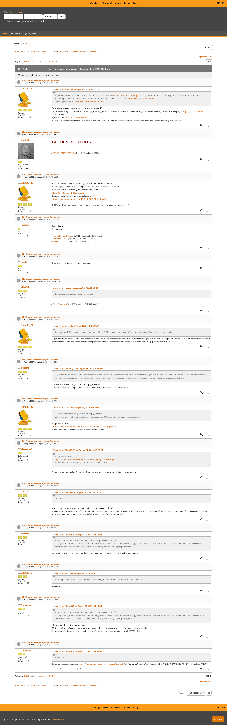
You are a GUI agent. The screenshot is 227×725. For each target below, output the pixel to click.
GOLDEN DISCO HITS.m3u (64, 153)
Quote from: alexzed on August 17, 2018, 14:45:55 (76, 326)
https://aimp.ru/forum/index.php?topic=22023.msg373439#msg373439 (84, 426)
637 (46, 62)
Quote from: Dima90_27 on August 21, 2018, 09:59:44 (78, 368)
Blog (135, 3)
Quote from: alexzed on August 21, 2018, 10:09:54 (76, 407)
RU (218, 3)
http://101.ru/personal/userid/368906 (138, 98)
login (11, 12)
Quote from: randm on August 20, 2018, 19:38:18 (75, 288)
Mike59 (24, 287)
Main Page (95, 3)
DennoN (62, 51)
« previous (203, 57)
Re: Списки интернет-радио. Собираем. (41, 80)
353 (25, 62)
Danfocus (25, 605)
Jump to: (182, 693)
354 (28, 62)
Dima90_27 (26, 88)
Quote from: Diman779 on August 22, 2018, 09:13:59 (77, 534)
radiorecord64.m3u (60, 239)
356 (37, 62)
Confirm (218, 719)
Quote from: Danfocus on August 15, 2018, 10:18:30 (77, 492)
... (23, 62)
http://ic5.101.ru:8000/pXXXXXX (130, 95)
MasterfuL (26, 449)
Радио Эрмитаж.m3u (61, 304)
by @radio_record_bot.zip (63, 236)
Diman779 (26, 491)
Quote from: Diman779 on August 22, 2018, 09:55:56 (77, 651)
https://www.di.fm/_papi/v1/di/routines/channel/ (102, 664)
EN (223, 3)
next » (210, 57)
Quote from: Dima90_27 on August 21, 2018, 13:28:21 (78, 450)
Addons (117, 3)
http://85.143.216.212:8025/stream (68, 193)
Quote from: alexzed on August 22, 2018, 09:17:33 (76, 573)
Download (107, 3)
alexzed (24, 367)
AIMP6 (23, 43)
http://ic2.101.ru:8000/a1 (77, 117)
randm (24, 262)
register (19, 12)
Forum (127, 3)
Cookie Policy (57, 719)
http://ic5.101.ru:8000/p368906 (89, 101)
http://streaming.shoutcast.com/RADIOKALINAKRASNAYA (79, 199)
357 (40, 62)
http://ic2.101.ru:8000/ (193, 111)
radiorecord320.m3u (61, 241)
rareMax (25, 225)
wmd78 (24, 140)
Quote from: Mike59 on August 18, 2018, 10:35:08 (76, 89)
